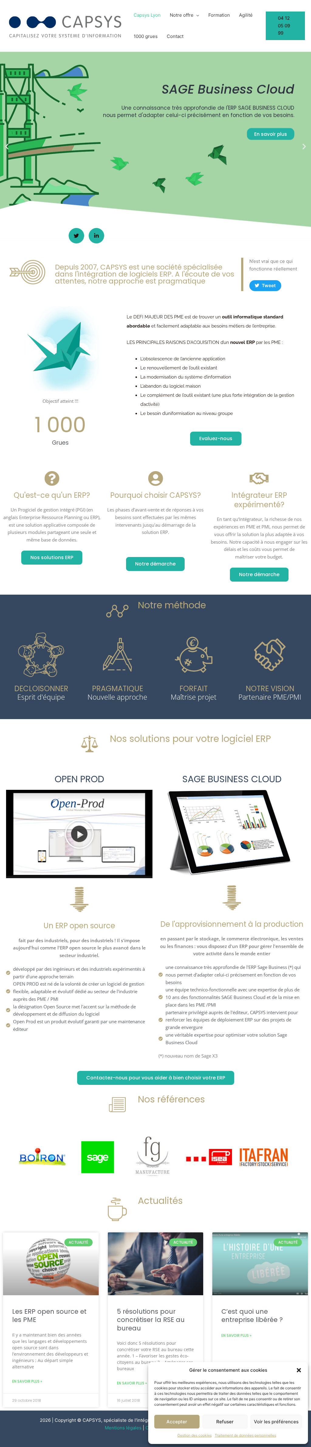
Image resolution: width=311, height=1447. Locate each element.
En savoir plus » (27, 1381)
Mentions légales (123, 1428)
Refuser (225, 1422)
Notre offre (181, 15)
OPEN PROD (79, 779)
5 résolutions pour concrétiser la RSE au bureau (151, 1320)
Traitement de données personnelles (245, 1435)
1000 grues (146, 36)
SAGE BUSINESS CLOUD (232, 779)
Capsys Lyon (147, 15)
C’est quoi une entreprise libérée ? (252, 1315)
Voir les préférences (276, 1422)
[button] (299, 1370)
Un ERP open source (79, 926)
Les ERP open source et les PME (49, 1315)
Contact (175, 36)
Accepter (176, 1422)
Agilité (246, 15)
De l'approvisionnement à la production (231, 924)
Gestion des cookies (194, 1435)
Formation (219, 15)
